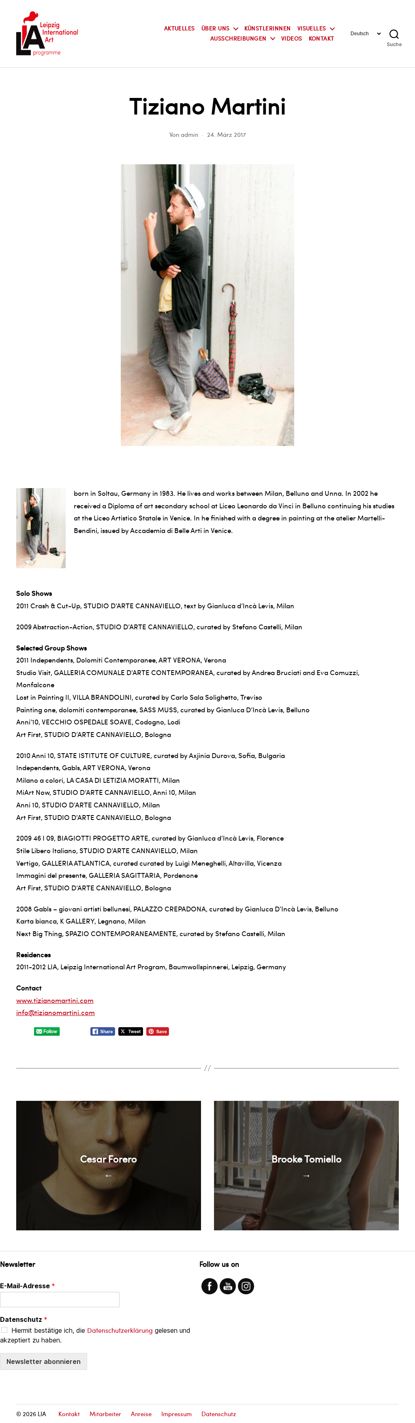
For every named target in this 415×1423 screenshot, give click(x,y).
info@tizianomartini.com (55, 1012)
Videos (291, 38)
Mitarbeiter (105, 1414)
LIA (42, 1414)
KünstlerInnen (267, 28)
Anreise (141, 1414)
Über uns (215, 28)
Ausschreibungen (238, 38)
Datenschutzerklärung (120, 1330)
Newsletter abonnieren (43, 1361)
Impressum (176, 1414)
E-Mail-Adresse (27, 1286)
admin (189, 134)
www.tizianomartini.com (55, 1000)
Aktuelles (179, 28)
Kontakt (321, 38)
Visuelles (311, 28)
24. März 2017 (226, 134)
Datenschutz (23, 1319)
